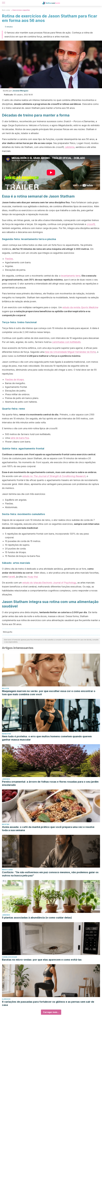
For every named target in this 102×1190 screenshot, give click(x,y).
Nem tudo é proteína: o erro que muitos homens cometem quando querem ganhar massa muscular (47, 738)
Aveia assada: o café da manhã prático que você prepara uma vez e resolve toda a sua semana (48, 829)
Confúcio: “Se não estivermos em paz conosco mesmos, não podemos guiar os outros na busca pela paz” (50, 874)
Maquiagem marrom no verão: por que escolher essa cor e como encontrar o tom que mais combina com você (48, 693)
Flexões (9, 258)
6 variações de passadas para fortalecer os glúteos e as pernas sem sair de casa (48, 1003)
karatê (11, 576)
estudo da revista (80, 307)
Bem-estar (6, 10)
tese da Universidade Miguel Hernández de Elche (70, 352)
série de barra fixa (19, 438)
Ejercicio (6, 999)
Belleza (5, 688)
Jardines (6, 779)
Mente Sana (7, 870)
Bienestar (6, 734)
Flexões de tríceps (14, 379)
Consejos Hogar (9, 957)
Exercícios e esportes (21, 10)
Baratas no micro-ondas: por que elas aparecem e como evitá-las (42, 959)
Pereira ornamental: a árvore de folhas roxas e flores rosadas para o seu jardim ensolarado (50, 783)
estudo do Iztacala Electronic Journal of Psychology (49, 582)
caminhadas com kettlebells (66, 342)
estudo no (53, 476)
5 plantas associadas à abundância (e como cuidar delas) (37, 917)
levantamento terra (70, 275)
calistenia (69, 147)
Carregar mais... (51, 1012)
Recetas (5, 824)
